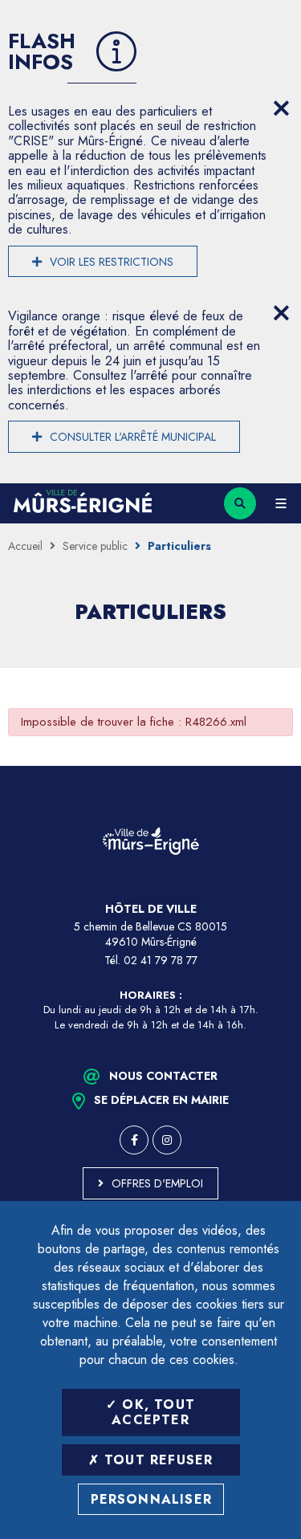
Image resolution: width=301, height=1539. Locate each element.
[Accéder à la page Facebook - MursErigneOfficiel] (134, 1140)
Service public (95, 546)
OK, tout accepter (153, 1412)
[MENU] (281, 503)
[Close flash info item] (281, 108)
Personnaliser (152, 1499)
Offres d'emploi (157, 1183)
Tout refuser (157, 1460)
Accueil (25, 546)
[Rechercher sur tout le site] (240, 503)
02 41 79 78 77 (160, 960)
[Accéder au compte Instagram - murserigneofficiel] (167, 1140)
